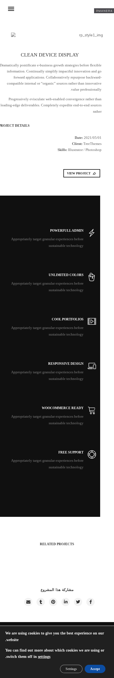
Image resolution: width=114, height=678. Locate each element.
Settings (71, 669)
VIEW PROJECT (78, 173)
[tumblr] (40, 602)
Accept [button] (95, 669)
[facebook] (90, 602)
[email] (28, 602)
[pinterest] (53, 602)
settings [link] (44, 657)
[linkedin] (65, 602)
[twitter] (78, 602)
